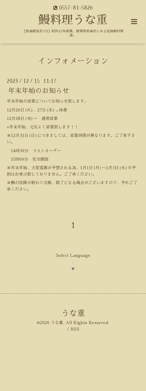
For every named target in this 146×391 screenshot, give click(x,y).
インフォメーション (73, 61)
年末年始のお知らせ (38, 91)
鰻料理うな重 (73, 20)
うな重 (73, 313)
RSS (75, 329)
